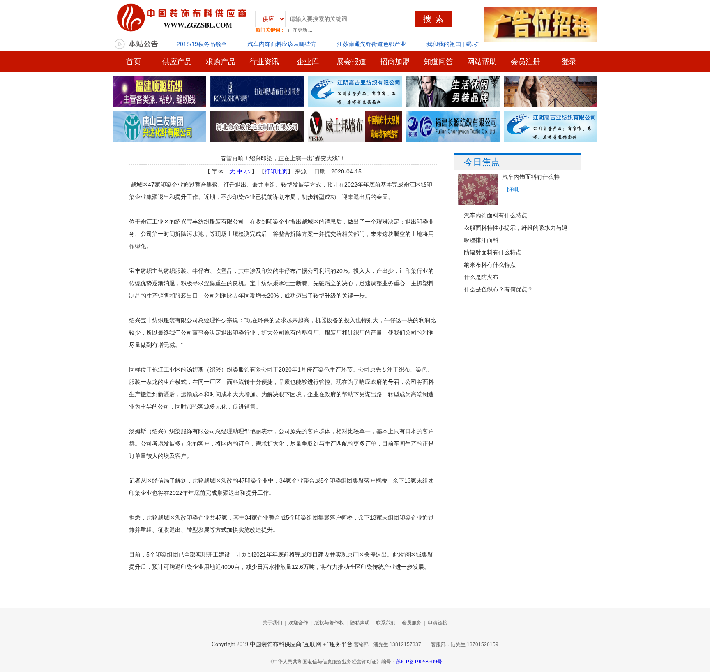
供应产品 (177, 62)
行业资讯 (264, 62)
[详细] (513, 189)
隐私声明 (360, 623)
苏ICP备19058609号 (419, 662)
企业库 (308, 62)
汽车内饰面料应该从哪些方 (281, 44)
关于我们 (272, 623)
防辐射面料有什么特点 (492, 252)
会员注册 (525, 62)
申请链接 (437, 623)
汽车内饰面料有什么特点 (495, 215)
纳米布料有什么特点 (490, 264)
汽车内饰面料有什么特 (531, 177)
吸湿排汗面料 (481, 240)
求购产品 (220, 62)
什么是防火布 (481, 277)
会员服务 (412, 623)
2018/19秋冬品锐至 (202, 44)
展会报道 (351, 62)
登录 (569, 62)
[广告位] (159, 92)
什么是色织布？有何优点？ (498, 289)
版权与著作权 (329, 623)
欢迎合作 (298, 623)
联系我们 (386, 623)
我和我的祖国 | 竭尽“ (452, 44)
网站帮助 (482, 62)
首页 (133, 62)
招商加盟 (395, 62)
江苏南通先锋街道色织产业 (371, 44)
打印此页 (276, 171)
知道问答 (438, 62)
